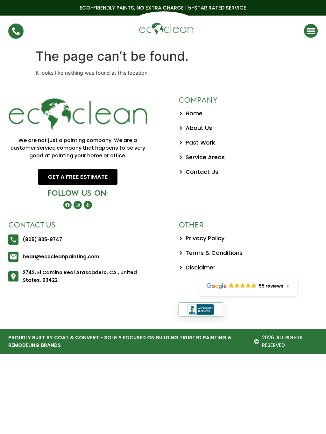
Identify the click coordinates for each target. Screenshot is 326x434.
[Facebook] (67, 205)
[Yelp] (88, 205)
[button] (311, 31)
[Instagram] (78, 205)
